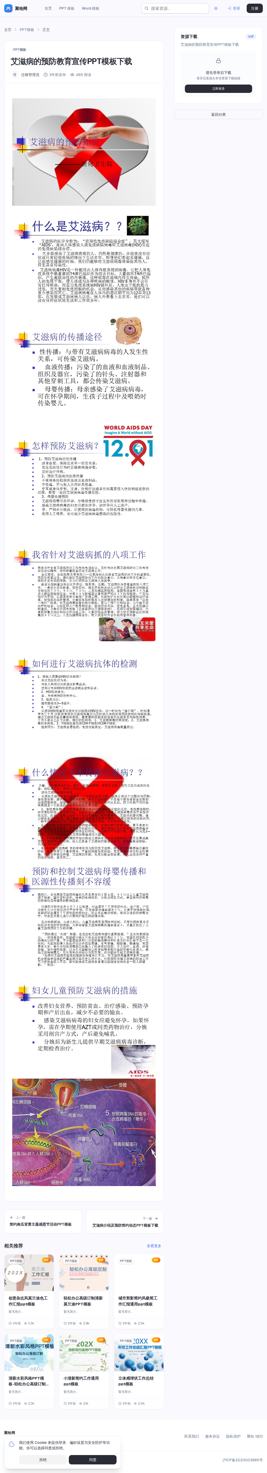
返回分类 (218, 114)
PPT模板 (27, 29)
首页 (48, 8)
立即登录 (218, 89)
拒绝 (43, 1459)
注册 (254, 8)
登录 (236, 8)
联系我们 (191, 1436)
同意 (92, 1459)
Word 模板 (90, 8)
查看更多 (154, 1246)
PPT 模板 (67, 8)
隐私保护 (233, 1436)
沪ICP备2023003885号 (242, 1460)
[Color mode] (216, 8)
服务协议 (212, 1436)
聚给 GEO (255, 1436)
